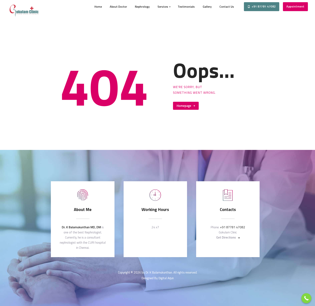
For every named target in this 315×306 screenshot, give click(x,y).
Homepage (184, 105)
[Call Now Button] (306, 298)
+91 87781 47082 (232, 227)
